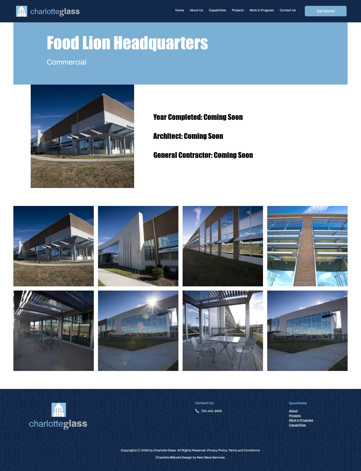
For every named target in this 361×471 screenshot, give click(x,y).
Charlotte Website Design (174, 457)
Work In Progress (301, 420)
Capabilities (297, 425)
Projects (295, 415)
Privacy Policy (217, 450)
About (293, 411)
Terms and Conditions (244, 450)
